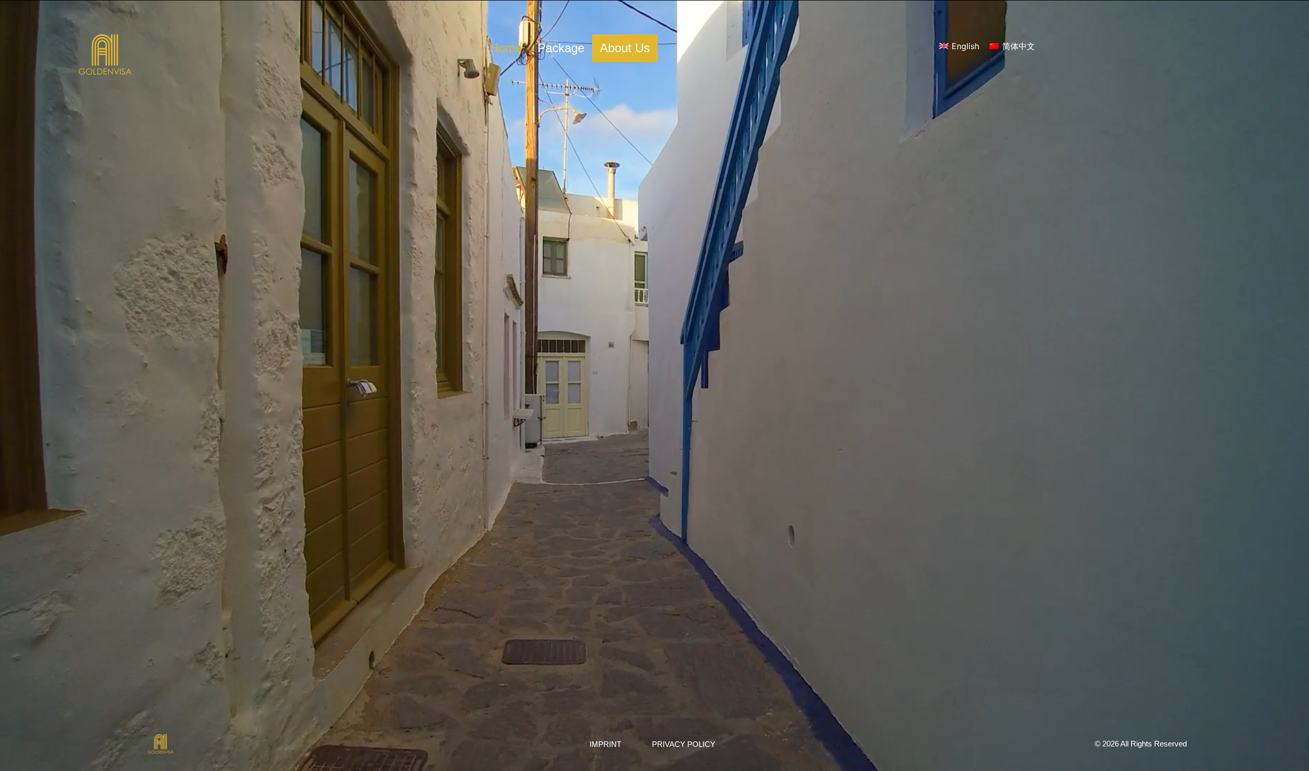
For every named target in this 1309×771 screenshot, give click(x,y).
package (560, 48)
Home (506, 48)
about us (625, 48)
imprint (605, 744)
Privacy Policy (683, 744)
